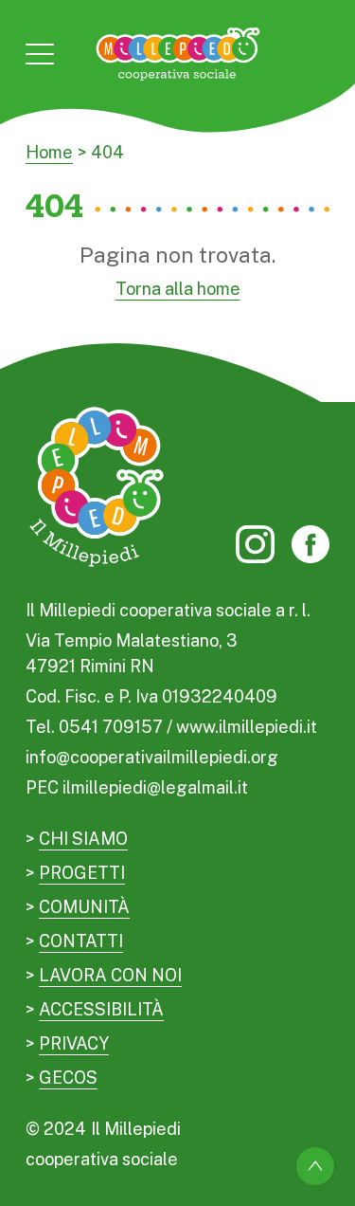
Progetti (82, 873)
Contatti (81, 941)
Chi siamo (83, 839)
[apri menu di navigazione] (40, 54)
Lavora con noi (110, 975)
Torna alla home (177, 289)
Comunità (84, 907)
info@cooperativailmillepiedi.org (152, 757)
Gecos (68, 1077)
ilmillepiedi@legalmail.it (155, 787)
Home (49, 152)
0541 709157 (111, 727)
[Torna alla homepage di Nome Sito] (177, 54)
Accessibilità (101, 1009)
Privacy (74, 1043)
